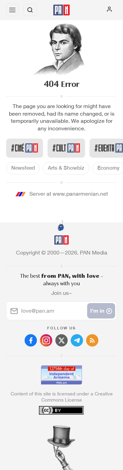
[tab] (47, 429)
